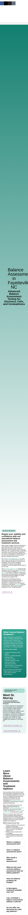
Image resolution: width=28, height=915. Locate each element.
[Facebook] (2, 3)
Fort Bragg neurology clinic (16, 808)
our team (18, 584)
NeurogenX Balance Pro (11, 568)
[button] (14, 23)
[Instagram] (10, 3)
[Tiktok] (14, 3)
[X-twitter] (6, 3)
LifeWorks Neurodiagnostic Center (12, 558)
